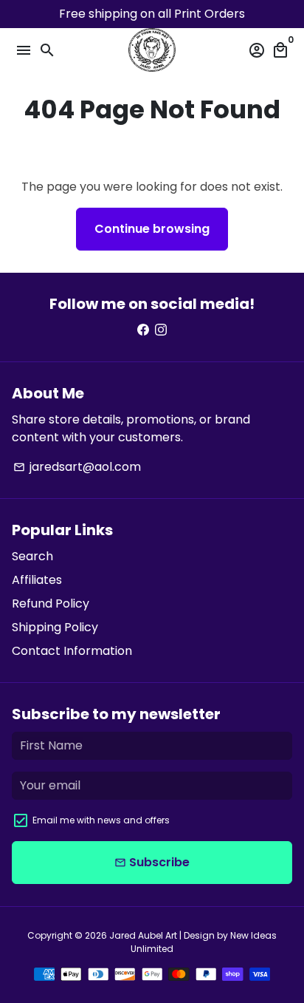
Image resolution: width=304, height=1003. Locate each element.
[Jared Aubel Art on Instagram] (161, 330)
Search (32, 556)
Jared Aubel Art (143, 935)
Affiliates (37, 579)
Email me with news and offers (101, 820)
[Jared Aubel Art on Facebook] (143, 330)
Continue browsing (152, 228)
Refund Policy (50, 603)
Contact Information (72, 650)
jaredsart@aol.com (77, 466)
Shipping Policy (55, 627)
